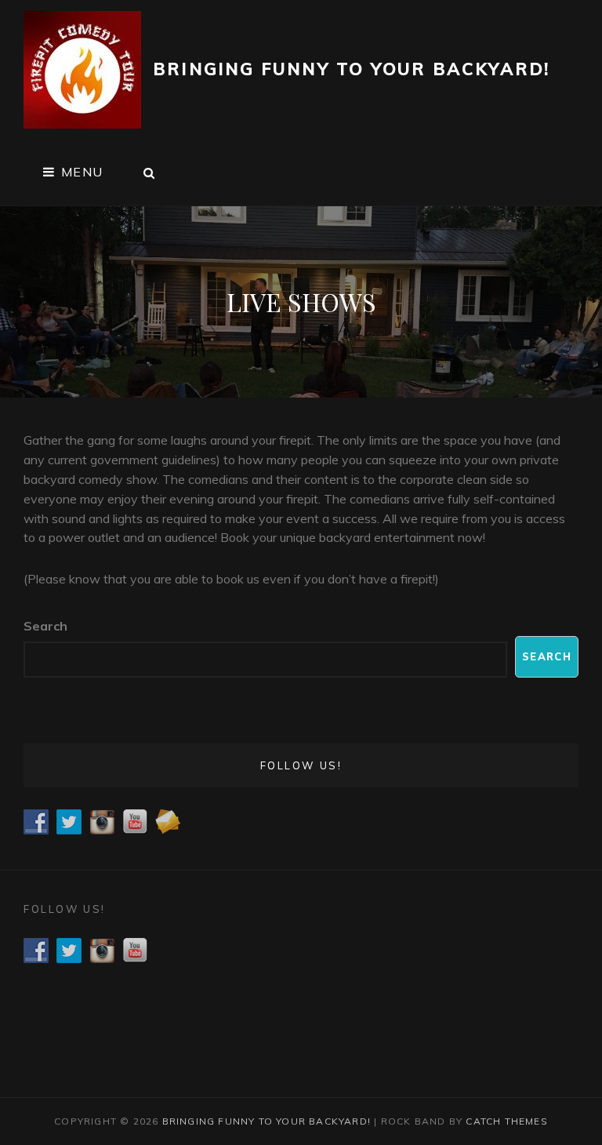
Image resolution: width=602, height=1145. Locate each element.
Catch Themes (506, 1121)
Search (45, 626)
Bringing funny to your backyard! (351, 69)
